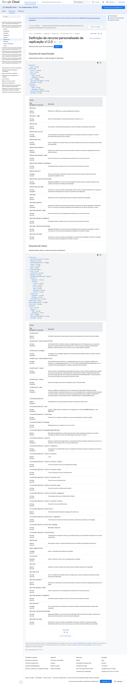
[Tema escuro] (97, 62)
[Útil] (98, 33)
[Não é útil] (101, 33)
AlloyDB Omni (11, 7)
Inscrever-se (106, 681)
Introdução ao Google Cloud (83, 663)
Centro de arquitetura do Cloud (84, 668)
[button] (11, 23)
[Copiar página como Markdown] (60, 42)
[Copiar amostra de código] (100, 62)
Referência (12, 11)
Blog (103, 660)
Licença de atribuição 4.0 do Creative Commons (85, 643)
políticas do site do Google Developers (82, 645)
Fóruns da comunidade (57, 660)
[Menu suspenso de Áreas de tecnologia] (38, 2)
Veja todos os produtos (31, 660)
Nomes (81, 119)
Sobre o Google (29, 677)
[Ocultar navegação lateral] (21, 682)
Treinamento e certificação (83, 671)
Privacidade (38, 677)
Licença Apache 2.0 (51, 645)
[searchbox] (11, 16)
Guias (4, 11)
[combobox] (82, 2)
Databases (47, 33)
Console (97, 2)
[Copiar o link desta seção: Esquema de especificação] (56, 54)
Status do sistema (56, 668)
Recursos (21, 11)
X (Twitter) (104, 666)
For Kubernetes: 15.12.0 (28, 7)
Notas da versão (55, 666)
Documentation (38, 33)
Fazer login (121, 2)
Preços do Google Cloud (31, 663)
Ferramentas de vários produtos (51, 2)
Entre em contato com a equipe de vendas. (37, 668)
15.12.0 (58, 46)
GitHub (78, 660)
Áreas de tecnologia (30, 2)
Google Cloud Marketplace (32, 666)
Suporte (53, 663)
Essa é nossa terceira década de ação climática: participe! (83, 677)
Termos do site (47, 677)
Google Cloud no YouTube (109, 668)
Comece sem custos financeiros (113, 7)
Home (30, 33)
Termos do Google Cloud (59, 677)
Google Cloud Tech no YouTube (110, 671)
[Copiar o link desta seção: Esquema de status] (49, 246)
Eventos (104, 663)
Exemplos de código (81, 666)
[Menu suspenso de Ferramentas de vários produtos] (63, 2)
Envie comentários (95, 38)
